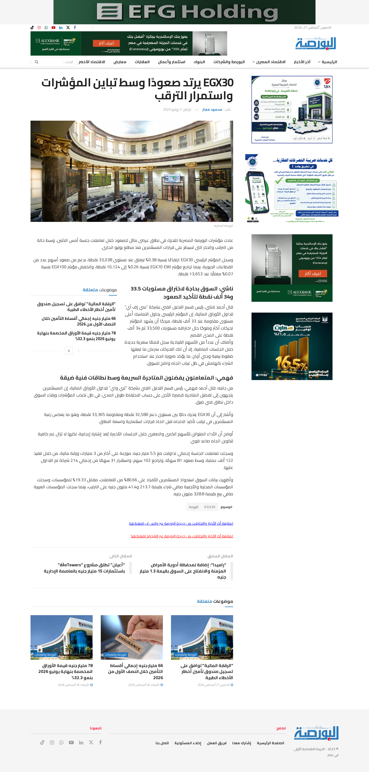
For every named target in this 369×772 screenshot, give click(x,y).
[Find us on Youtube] (53, 27)
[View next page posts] (69, 350)
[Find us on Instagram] (39, 27)
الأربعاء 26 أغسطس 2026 (144, 685)
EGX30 (210, 507)
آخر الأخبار (302, 61)
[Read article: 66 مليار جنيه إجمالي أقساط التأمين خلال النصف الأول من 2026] (132, 637)
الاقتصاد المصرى (271, 61)
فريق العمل (217, 743)
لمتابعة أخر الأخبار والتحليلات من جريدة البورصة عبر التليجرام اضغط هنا (182, 536)
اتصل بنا (162, 743)
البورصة (193, 507)
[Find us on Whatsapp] (46, 27)
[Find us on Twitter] (68, 27)
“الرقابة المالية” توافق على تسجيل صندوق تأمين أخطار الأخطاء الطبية (76, 306)
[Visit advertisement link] (184, 12)
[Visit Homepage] (316, 43)
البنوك (199, 61)
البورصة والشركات (229, 61)
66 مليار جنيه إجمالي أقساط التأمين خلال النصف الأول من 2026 (79, 321)
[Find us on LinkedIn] (60, 27)
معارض (119, 61)
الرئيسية (329, 61)
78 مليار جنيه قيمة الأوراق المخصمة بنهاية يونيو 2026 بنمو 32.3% (76, 336)
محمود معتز (212, 109)
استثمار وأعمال (171, 61)
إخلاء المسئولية (188, 743)
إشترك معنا (241, 743)
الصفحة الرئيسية (270, 743)
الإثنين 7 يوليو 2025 (177, 109)
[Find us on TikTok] (32, 28)
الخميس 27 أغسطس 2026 (214, 685)
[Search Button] (35, 62)
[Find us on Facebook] (75, 27)
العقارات (142, 61)
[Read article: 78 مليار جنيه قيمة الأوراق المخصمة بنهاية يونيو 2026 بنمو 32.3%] (62, 637)
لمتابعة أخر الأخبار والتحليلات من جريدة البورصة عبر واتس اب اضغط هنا (181, 523)
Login (87, 27)
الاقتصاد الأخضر (92, 61)
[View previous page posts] (79, 350)
